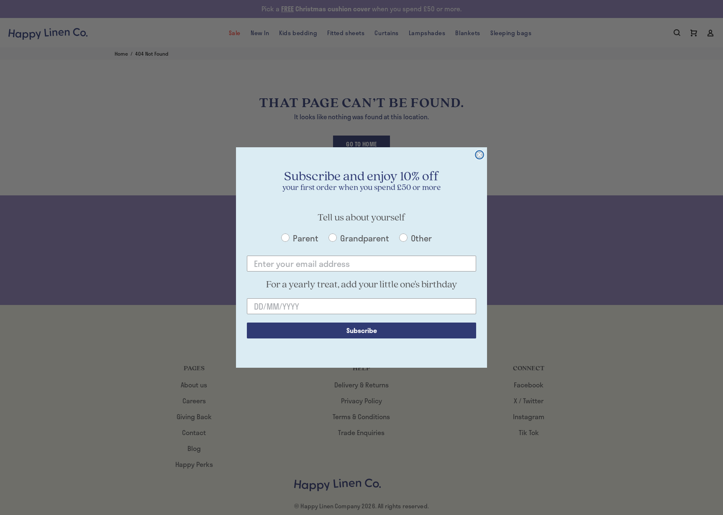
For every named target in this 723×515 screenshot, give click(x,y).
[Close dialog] (479, 155)
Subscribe (361, 330)
